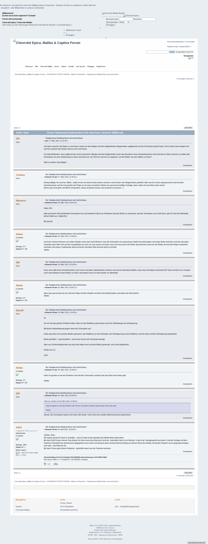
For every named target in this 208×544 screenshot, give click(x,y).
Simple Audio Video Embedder (105, 530)
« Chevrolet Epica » (64, 25)
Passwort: (137, 19)
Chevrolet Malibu (23, 510)
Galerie (19, 507)
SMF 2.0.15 (94, 525)
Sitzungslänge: (112, 22)
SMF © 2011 (103, 525)
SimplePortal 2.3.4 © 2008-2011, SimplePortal (105, 532)
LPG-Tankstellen (67, 507)
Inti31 (19, 427)
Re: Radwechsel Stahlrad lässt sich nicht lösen (66, 174)
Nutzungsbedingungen (175, 42)
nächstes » (190, 79)
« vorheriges (180, 79)
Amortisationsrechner (69, 510)
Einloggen (70, 35)
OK (204, 542)
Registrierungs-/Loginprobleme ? (179, 46)
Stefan (19, 234)
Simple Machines (115, 525)
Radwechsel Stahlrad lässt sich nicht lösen (64, 138)
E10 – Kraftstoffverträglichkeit (127, 507)
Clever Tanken (66, 503)
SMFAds (99, 528)
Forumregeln (190, 42)
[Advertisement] (104, 103)
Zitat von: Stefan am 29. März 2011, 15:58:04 (60, 401)
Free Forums (109, 528)
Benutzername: (112, 19)
